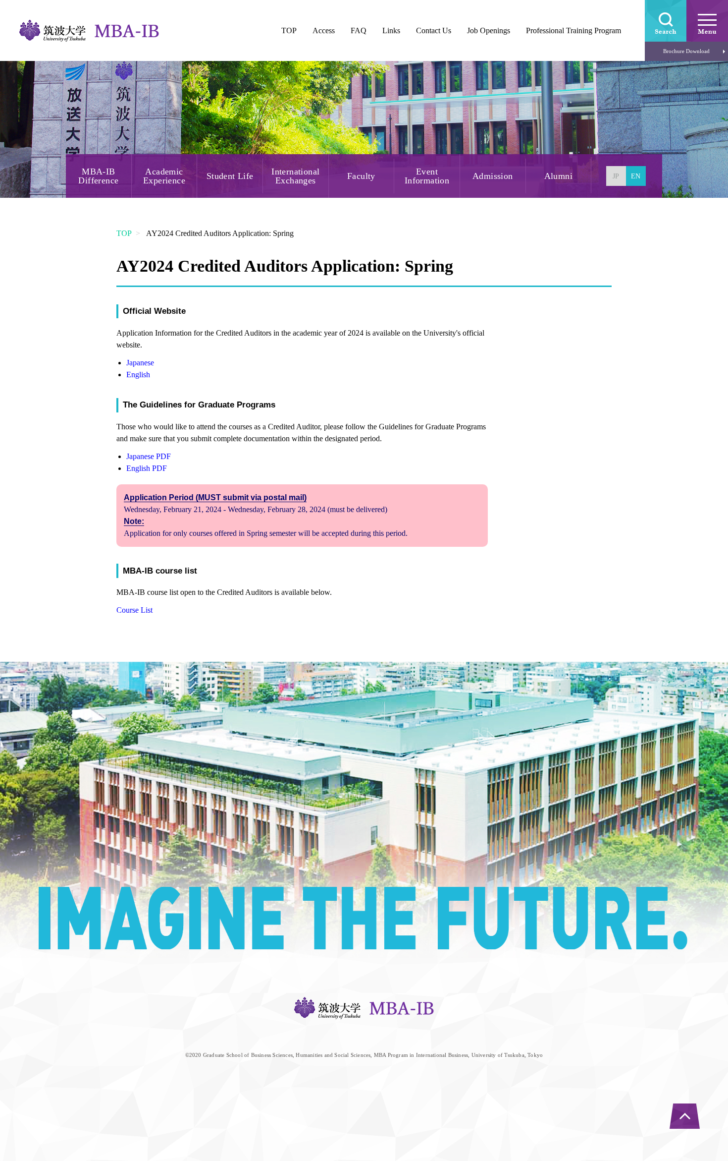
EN (635, 176)
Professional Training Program (573, 30)
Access (323, 30)
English (138, 374)
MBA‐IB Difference (98, 176)
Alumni (558, 176)
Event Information (427, 176)
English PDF (146, 468)
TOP (124, 233)
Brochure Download (686, 51)
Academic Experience (164, 176)
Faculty (361, 176)
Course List (134, 610)
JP (616, 176)
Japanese (140, 362)
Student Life (230, 176)
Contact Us (433, 30)
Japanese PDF (148, 456)
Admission (492, 176)
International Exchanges (295, 176)
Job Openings (488, 30)
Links (391, 30)
